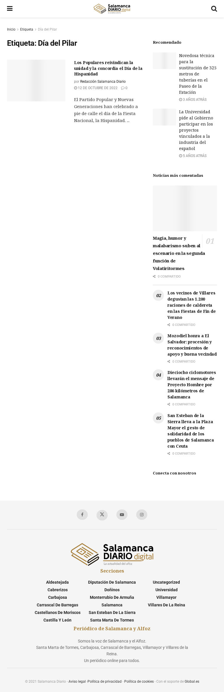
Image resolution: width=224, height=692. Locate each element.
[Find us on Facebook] (82, 514)
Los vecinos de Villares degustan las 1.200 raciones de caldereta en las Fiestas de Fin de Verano (191, 305)
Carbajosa (57, 597)
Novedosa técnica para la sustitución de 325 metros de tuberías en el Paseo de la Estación (197, 74)
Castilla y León (57, 620)
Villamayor (166, 597)
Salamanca (112, 605)
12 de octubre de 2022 (97, 88)
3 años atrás (194, 100)
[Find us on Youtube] (121, 514)
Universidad (166, 589)
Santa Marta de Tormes (112, 620)
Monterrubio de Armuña (112, 597)
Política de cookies (139, 681)
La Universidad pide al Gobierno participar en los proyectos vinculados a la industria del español (196, 130)
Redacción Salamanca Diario (103, 82)
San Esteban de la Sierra (112, 612)
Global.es (192, 681)
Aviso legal (77, 681)
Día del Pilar (47, 29)
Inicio (11, 29)
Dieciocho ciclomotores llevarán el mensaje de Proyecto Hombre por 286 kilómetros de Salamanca (191, 385)
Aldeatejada (57, 582)
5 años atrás (194, 156)
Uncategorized (166, 582)
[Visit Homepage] (111, 9)
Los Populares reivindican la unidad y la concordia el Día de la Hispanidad (108, 68)
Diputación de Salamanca (112, 582)
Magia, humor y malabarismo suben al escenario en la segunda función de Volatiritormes (179, 253)
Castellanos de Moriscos (57, 612)
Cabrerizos (58, 589)
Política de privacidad (105, 681)
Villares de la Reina (166, 605)
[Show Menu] (10, 8)
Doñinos (112, 589)
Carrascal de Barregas (57, 605)
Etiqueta (26, 29)
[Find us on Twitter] (102, 515)
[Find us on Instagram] (141, 514)
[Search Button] (214, 8)
